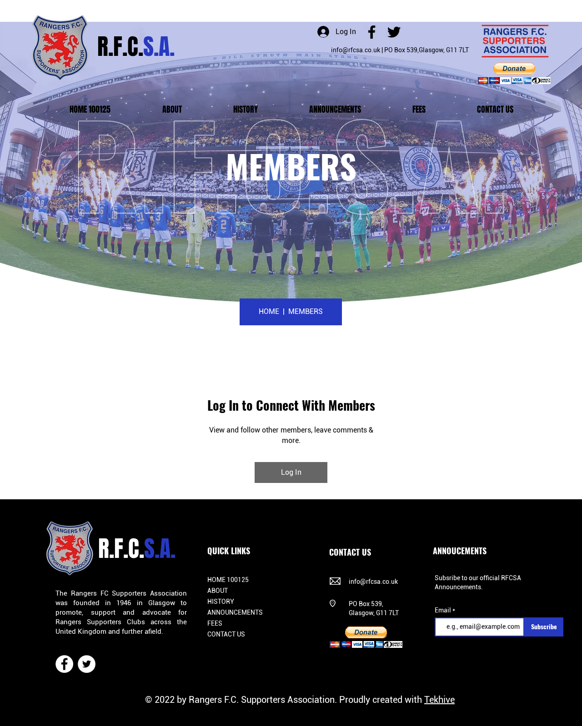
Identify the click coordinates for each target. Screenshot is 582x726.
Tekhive (439, 699)
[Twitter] (394, 32)
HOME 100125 (228, 579)
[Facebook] (372, 32)
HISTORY (220, 601)
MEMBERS (305, 311)
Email (443, 610)
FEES (214, 623)
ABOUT (217, 590)
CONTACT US (226, 634)
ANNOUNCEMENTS (235, 612)
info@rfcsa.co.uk (355, 50)
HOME (270, 311)
